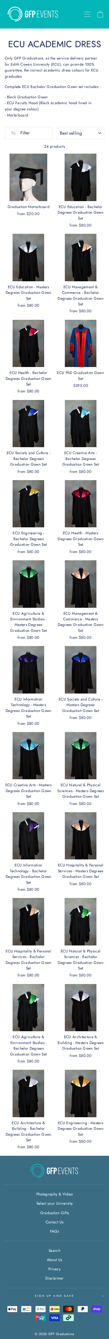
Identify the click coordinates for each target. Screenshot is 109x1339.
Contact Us (54, 1222)
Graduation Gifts (54, 1213)
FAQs (54, 1231)
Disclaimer (54, 1278)
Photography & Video (54, 1194)
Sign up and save (54, 1296)
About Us (54, 1259)
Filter (24, 133)
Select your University (54, 1203)
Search (54, 1250)
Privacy (54, 1269)
